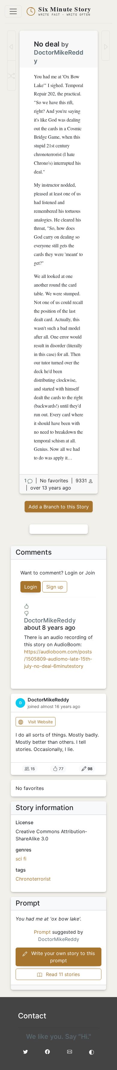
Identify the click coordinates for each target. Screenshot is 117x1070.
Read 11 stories (62, 974)
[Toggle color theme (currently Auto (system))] (91, 1052)
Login (30, 587)
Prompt (42, 932)
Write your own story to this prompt (62, 956)
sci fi (21, 859)
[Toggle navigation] (13, 11)
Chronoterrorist (33, 879)
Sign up (54, 587)
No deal (46, 44)
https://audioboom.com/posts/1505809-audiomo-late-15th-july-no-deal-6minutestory (58, 659)
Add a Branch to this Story (58, 507)
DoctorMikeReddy (50, 620)
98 (90, 769)
